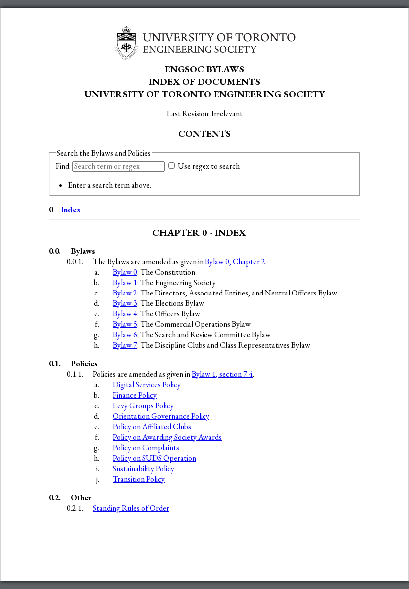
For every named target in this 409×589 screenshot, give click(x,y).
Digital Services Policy (147, 384)
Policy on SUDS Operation (154, 458)
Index (71, 209)
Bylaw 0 (125, 272)
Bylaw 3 (125, 303)
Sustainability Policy (143, 468)
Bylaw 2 (125, 293)
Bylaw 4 (125, 313)
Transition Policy (139, 479)
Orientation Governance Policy (161, 416)
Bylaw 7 (125, 345)
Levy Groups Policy (143, 405)
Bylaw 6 (125, 334)
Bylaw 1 (125, 282)
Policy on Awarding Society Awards (167, 437)
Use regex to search (208, 166)
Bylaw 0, (235, 261)
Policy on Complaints (146, 447)
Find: (64, 166)
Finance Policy (135, 395)
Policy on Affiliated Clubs (152, 426)
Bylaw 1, (222, 374)
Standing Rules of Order (131, 508)
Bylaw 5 (125, 324)
